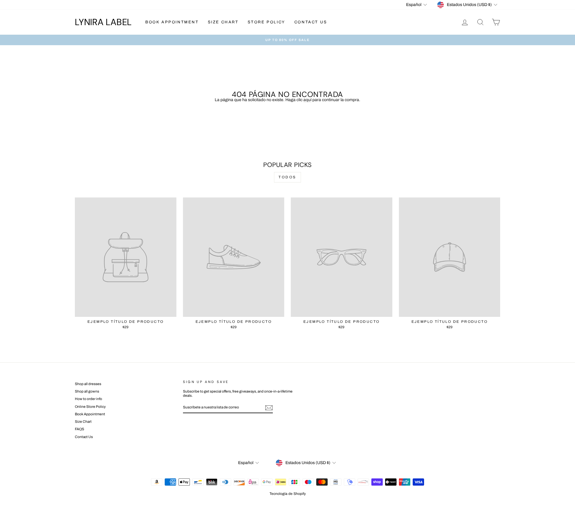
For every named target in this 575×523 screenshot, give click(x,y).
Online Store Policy (90, 406)
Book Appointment (172, 22)
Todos (287, 177)
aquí (307, 100)
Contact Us (310, 22)
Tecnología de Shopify (288, 494)
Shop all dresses (88, 384)
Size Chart (223, 22)
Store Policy (266, 22)
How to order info (88, 399)
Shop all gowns (87, 391)
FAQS (79, 429)
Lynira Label (103, 22)
